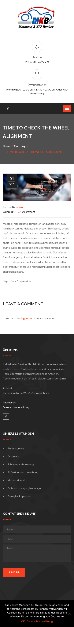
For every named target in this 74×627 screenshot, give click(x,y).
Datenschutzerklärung (16, 407)
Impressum (9, 402)
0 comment (28, 211)
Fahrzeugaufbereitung (21, 464)
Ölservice (13, 456)
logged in (26, 318)
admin (19, 207)
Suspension (24, 281)
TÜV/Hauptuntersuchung (23, 472)
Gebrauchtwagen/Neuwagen (25, 488)
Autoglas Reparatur (19, 496)
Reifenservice (16, 448)
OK (23, 621)
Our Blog (20, 146)
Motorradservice (17, 480)
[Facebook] (6, 417)
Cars (13, 281)
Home (6, 146)
